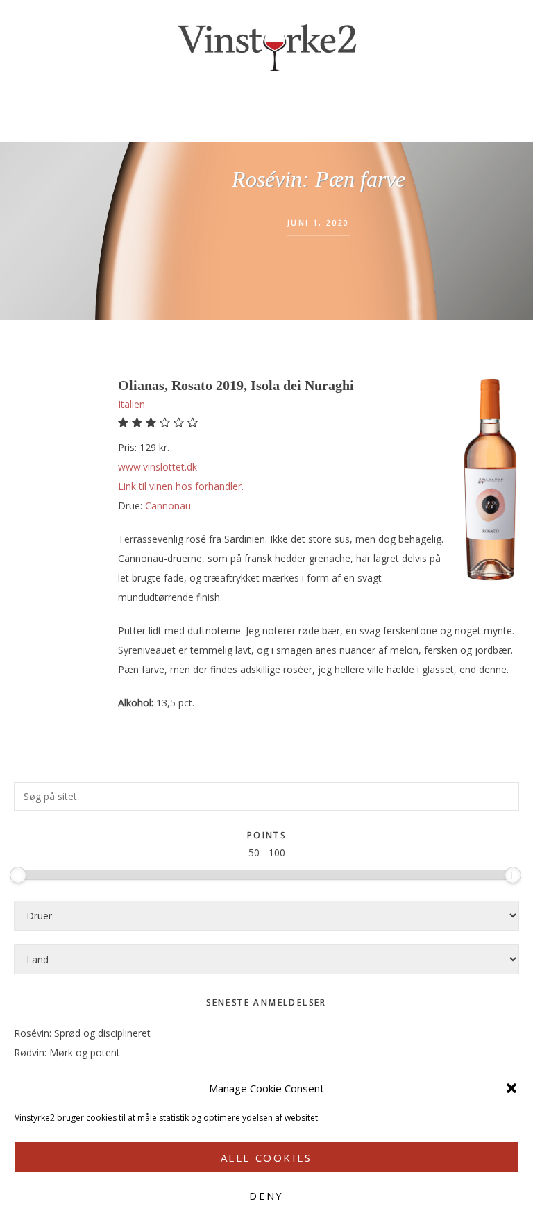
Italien (131, 404)
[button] (511, 1088)
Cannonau (168, 505)
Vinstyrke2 (266, 45)
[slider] (18, 875)
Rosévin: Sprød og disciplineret (82, 1033)
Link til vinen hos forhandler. (181, 486)
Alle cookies (266, 1157)
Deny (266, 1196)
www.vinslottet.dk (157, 466)
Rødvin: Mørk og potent (67, 1052)
